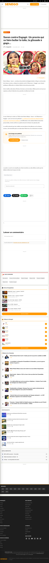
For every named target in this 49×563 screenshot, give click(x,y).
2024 (11, 489)
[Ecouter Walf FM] (46, 336)
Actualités (6, 32)
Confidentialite (27, 531)
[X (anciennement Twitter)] (42, 1)
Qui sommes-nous (28, 528)
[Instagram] (35, 538)
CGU (26, 533)
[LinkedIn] (37, 538)
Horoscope (27, 513)
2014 (7, 491)
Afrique (1, 522)
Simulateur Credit (28, 517)
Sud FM (1, 545)
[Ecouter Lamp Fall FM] (46, 344)
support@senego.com (40, 553)
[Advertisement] (24, 18)
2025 (7, 489)
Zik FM (1, 543)
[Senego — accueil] (11, 4)
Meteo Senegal (28, 504)
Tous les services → (28, 519)
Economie (2, 508)
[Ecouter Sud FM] (46, 332)
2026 (3, 489)
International (2, 510)
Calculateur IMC (28, 511)
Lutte (1, 517)
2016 (43, 489)
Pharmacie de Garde (29, 510)
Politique (1, 502)
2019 (31, 489)
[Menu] (2, 4)
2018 (35, 489)
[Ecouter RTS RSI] (46, 340)
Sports (1, 513)
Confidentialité (30, 554)
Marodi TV (2, 529)
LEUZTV (1, 533)
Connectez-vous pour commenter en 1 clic (21, 242)
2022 (19, 489)
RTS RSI (1, 547)
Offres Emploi (27, 515)
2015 (3, 491)
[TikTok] (47, 1)
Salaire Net (27, 506)
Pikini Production (3, 535)
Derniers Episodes (3, 528)
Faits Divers (2, 519)
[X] (29, 538)
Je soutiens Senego (14, 140)
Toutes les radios (24, 348)
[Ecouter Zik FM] (46, 328)
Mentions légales (23, 554)
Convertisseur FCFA (28, 502)
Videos (1, 521)
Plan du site (18, 554)
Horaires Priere (28, 508)
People (1, 511)
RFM (0, 542)
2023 (15, 489)
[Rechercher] (28, 4)
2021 (23, 489)
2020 (27, 489)
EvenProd (1, 531)
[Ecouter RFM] (46, 324)
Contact (26, 529)
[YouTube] (45, 1)
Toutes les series (24, 313)
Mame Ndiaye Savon (8, 175)
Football (1, 515)
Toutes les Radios (3, 540)
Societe (1, 504)
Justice (1, 506)
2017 (39, 489)
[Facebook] (40, 1)
